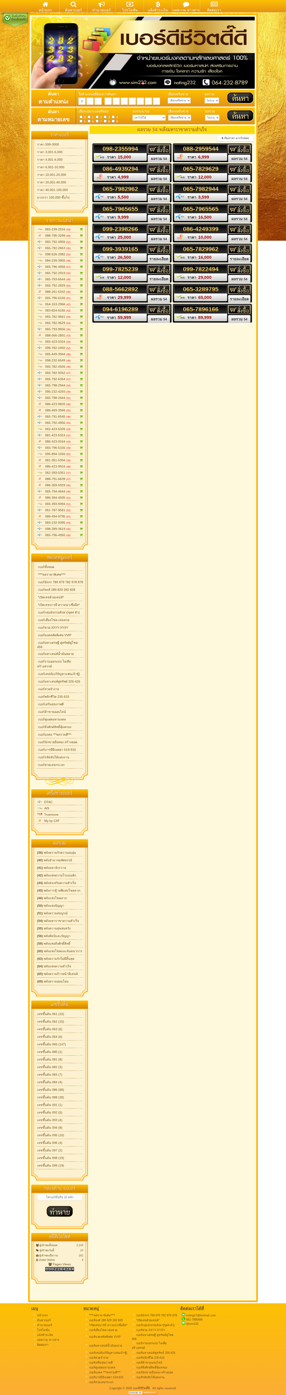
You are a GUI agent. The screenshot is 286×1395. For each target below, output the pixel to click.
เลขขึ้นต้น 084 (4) (49, 1082)
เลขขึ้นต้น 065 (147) (51, 1044)
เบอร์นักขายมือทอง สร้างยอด (57, 742)
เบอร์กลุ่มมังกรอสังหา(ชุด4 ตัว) (58, 612)
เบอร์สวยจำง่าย (48, 689)
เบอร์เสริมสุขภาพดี (50, 704)
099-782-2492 (56, 348)
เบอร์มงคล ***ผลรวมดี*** (54, 734)
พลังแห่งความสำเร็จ (54, 966)
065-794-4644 (56, 491)
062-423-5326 (56, 429)
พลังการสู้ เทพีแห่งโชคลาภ (58, 890)
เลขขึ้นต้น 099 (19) (50, 1165)
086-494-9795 (56, 516)
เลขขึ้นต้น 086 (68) (50, 1089)
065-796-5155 (56, 447)
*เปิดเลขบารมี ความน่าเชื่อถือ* (58, 605)
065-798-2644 (56, 398)
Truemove (50, 814)
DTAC (47, 802)
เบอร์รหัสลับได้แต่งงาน (53, 757)
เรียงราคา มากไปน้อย (236, 138)
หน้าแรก (42, 1315)
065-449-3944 (56, 354)
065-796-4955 (56, 535)
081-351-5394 (56, 460)
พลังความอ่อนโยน (53, 981)
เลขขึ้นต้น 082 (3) (49, 1067)
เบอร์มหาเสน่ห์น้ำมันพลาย (55, 654)
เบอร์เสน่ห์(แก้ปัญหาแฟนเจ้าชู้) (58, 674)
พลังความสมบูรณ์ (52, 913)
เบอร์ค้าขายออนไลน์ (51, 712)
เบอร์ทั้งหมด (45, 567)
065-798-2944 (56, 385)
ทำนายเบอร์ (44, 1325)
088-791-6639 (56, 479)
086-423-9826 (56, 404)
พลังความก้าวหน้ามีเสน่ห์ (57, 974)
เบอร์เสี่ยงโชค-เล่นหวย (53, 620)
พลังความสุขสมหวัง (54, 928)
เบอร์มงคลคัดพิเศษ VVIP (54, 635)
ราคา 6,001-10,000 (50, 167)
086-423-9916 (56, 466)
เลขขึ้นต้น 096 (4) (49, 1143)
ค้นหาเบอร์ (43, 1320)
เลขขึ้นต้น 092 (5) (49, 1112)
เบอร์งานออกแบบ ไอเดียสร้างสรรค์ (54, 664)
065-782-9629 (56, 323)
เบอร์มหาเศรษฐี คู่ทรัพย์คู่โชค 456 (57, 645)
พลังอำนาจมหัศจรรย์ (54, 860)
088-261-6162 (56, 291)
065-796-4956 (56, 267)
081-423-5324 (56, 435)
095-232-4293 (56, 391)
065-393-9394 (56, 504)
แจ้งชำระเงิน (44, 1335)
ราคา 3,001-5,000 (50, 152)
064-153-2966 (56, 304)
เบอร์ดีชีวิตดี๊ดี (142, 1388)
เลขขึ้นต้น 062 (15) (50, 1021)
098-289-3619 (56, 529)
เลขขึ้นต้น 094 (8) (49, 1127)
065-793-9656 (56, 329)
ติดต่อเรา (42, 1344)
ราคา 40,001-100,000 (52, 190)
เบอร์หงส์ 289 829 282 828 (56, 589)
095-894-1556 (56, 454)
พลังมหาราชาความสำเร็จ (58, 921)
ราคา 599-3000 (48, 144)
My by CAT (51, 821)
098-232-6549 (56, 360)
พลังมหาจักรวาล (51, 868)
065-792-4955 (56, 242)
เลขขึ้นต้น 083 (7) (49, 1074)
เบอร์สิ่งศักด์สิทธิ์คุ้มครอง (54, 727)
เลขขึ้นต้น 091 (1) (49, 1105)
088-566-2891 (56, 335)
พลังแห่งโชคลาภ (52, 898)
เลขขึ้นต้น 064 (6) (49, 1036)
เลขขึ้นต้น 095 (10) (50, 1135)
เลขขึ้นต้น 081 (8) (49, 1059)
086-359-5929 (56, 485)
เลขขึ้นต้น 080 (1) (49, 1052)
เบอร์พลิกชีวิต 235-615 (53, 696)
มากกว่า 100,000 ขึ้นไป (53, 197)
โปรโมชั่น (43, 1330)
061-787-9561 (56, 510)
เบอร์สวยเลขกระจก (51, 765)
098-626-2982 (56, 254)
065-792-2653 (56, 248)
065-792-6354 (56, 379)
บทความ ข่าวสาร (47, 1340)
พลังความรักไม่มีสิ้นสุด (55, 958)
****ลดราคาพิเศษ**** (51, 574)
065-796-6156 (56, 298)
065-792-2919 (56, 273)
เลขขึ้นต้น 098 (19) (50, 1158)
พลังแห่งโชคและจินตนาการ (59, 951)
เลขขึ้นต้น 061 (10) (50, 1014)
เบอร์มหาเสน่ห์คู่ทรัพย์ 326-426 (58, 681)
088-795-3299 (56, 235)
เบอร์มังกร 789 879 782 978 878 (60, 582)
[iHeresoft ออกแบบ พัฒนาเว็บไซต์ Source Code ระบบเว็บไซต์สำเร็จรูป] (143, 1393)
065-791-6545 (56, 416)
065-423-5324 (56, 341)
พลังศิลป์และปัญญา (53, 936)
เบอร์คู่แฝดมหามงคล (51, 719)
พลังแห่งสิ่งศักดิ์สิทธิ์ (53, 943)
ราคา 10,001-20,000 (51, 174)
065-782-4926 (56, 366)
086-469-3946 (56, 410)
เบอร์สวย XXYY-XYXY (52, 627)
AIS (45, 808)
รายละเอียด (158, 259)
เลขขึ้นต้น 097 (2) (49, 1150)
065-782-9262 (56, 373)
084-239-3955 (56, 260)
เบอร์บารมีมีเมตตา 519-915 (56, 749)
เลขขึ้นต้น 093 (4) (49, 1120)
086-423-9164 (56, 441)
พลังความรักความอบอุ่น (56, 852)
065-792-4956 (56, 423)
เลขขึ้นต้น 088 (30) (50, 1097)
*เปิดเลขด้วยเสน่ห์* (50, 597)
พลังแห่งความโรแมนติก (56, 875)
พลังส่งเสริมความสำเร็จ (56, 883)
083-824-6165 (56, 310)
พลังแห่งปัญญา (50, 905)
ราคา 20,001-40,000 (51, 182)
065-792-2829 (56, 285)
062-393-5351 (56, 472)
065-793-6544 (56, 279)
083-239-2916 (56, 229)
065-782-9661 (56, 316)
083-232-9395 (56, 522)
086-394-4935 (56, 497)
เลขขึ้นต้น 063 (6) (49, 1029)
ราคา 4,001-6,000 (50, 159)
